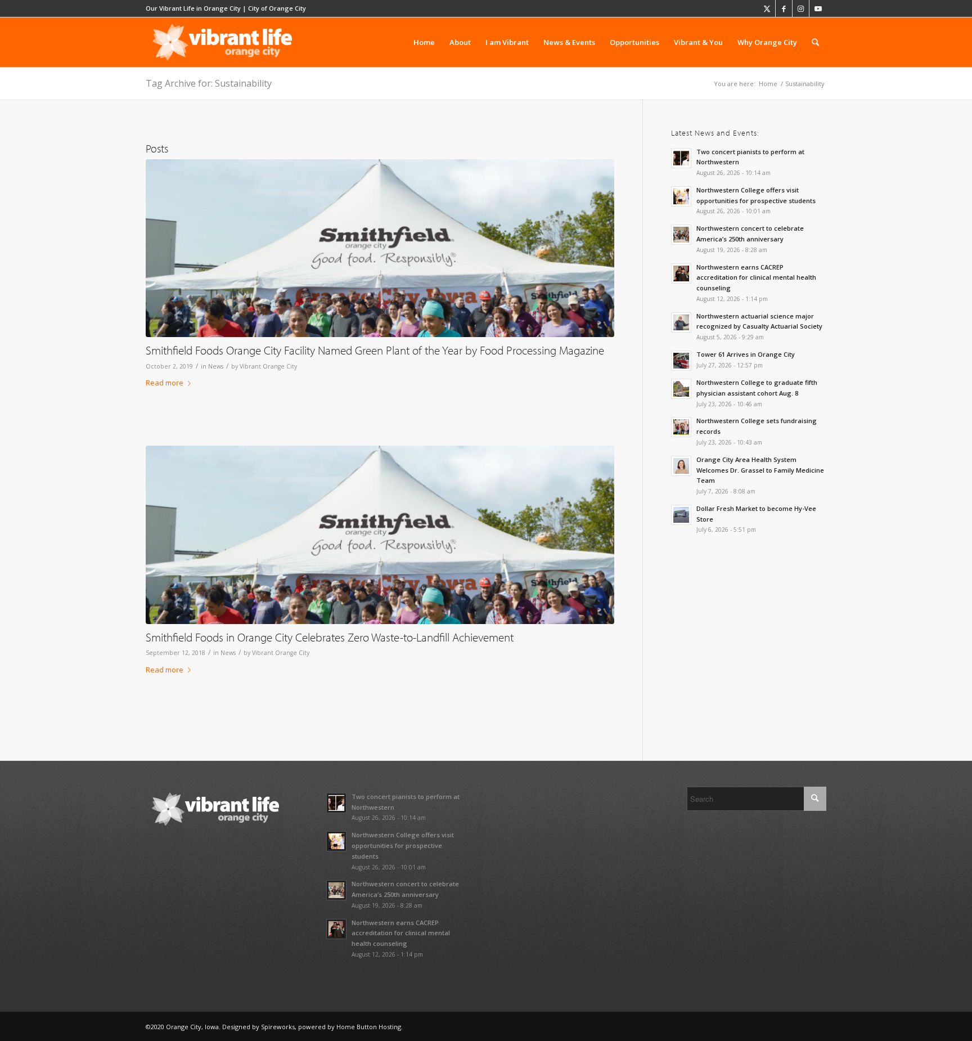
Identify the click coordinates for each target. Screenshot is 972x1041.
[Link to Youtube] (817, 8)
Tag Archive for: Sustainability (209, 83)
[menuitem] (424, 42)
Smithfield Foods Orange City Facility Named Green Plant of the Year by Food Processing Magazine (375, 350)
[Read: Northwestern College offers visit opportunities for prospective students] (681, 196)
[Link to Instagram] (801, 8)
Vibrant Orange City (268, 366)
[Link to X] (767, 8)
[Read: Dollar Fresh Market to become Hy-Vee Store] (681, 515)
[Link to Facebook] (784, 8)
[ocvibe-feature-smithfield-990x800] (380, 248)
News (215, 366)
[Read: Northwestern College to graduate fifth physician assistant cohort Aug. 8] (681, 389)
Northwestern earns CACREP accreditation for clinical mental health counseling (756, 278)
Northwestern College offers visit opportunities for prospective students (403, 845)
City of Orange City (277, 8)
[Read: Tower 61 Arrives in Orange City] (681, 361)
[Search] (815, 42)
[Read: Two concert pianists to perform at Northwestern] (681, 158)
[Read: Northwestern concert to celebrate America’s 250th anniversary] (681, 235)
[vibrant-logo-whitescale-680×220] (222, 42)
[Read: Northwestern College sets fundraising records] (681, 427)
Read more (164, 383)
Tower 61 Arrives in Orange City (745, 354)
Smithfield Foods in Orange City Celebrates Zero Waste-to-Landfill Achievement (330, 637)
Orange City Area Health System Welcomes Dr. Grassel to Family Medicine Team (760, 470)
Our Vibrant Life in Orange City (193, 8)
